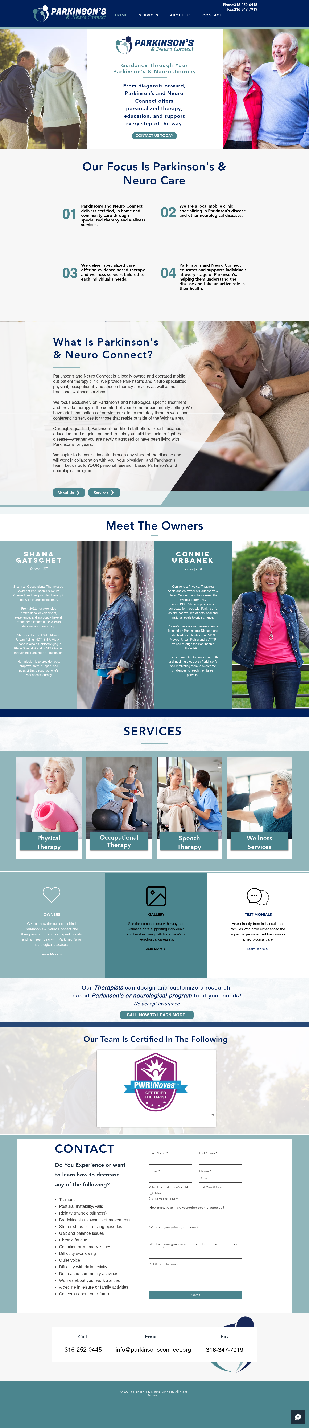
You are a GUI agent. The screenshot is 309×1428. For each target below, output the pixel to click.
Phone (204, 1171)
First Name (157, 1153)
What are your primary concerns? (173, 1227)
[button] (156, 1088)
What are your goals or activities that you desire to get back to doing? (193, 1245)
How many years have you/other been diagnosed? (186, 1207)
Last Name (207, 1153)
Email (153, 1171)
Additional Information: (166, 1264)
